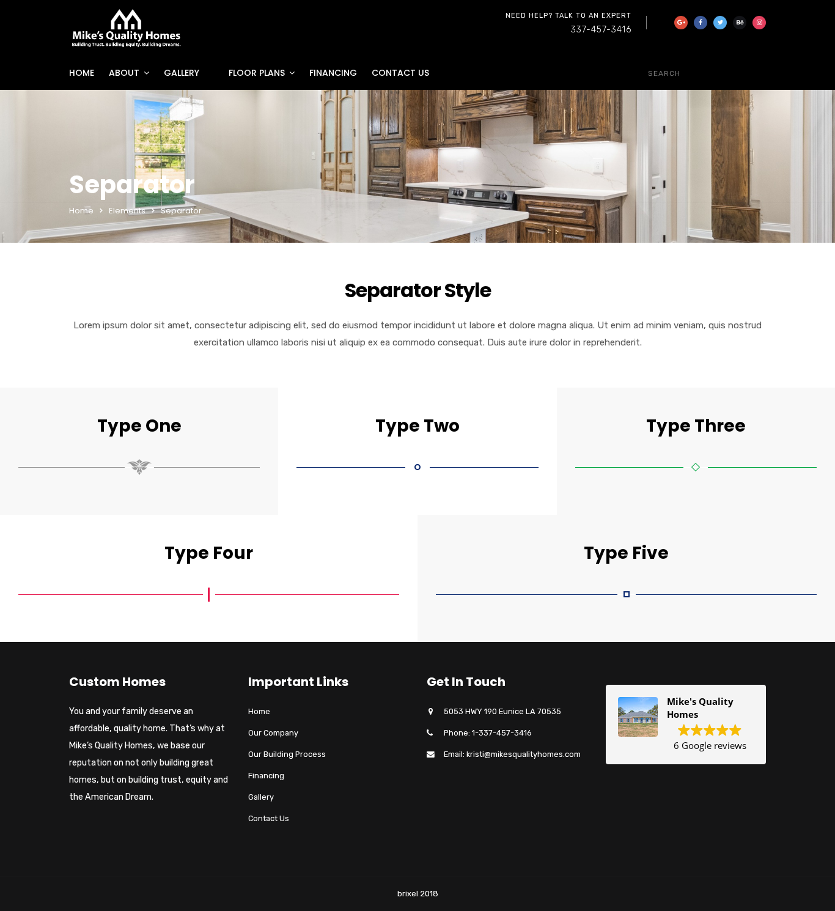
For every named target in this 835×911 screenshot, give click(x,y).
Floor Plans (257, 73)
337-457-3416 (601, 29)
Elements (127, 210)
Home (81, 73)
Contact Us (400, 73)
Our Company (273, 732)
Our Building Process (287, 754)
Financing (333, 73)
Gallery (181, 73)
